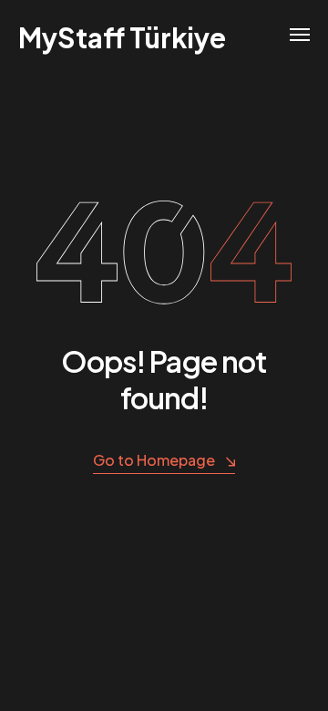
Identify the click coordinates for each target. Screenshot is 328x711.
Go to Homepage (154, 459)
